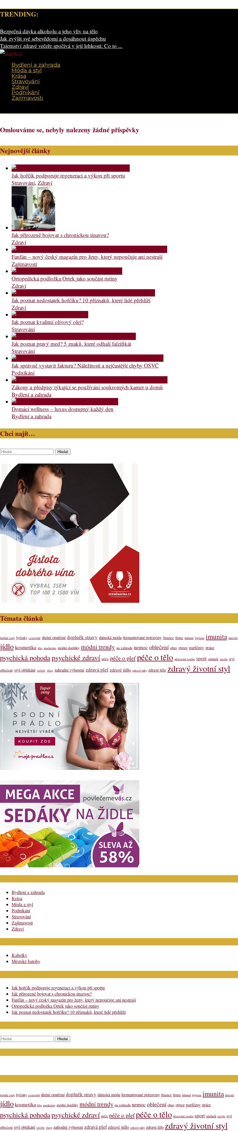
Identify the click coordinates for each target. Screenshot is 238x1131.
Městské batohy (26, 961)
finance (168, 637)
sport (201, 658)
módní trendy (98, 647)
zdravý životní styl (198, 668)
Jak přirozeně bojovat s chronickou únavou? (60, 234)
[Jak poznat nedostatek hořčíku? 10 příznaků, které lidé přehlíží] (83, 292)
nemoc (141, 647)
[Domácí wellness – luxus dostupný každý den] (65, 401)
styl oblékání (24, 670)
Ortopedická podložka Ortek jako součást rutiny (65, 278)
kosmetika (25, 647)
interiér (233, 638)
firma (179, 637)
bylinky (21, 637)
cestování (34, 638)
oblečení (159, 647)
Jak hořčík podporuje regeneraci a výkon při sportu (68, 175)
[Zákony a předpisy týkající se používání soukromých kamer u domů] (89, 379)
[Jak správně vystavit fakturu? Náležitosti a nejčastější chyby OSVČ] (87, 358)
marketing (50, 648)
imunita (216, 636)
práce (209, 647)
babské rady (7, 638)
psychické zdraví (76, 657)
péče (105, 658)
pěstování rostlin (184, 659)
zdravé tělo (157, 670)
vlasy (50, 670)
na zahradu (124, 647)
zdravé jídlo (120, 670)
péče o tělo (155, 657)
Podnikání (25, 92)
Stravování (26, 81)
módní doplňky (69, 647)
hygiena (199, 638)
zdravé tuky (139, 670)
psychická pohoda (25, 657)
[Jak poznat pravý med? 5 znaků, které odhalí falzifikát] (74, 336)
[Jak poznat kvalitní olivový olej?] (50, 314)
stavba (224, 659)
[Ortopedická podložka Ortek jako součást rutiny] (67, 271)
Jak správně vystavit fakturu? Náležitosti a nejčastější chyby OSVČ (85, 365)
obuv (173, 647)
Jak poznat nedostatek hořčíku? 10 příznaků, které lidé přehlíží (81, 300)
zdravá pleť (97, 669)
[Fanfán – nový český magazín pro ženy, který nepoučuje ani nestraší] (89, 249)
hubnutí (189, 638)
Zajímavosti (27, 98)
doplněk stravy (82, 637)
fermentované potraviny (142, 637)
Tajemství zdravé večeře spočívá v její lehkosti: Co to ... (61, 45)
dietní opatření (54, 637)
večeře (41, 670)
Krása (19, 76)
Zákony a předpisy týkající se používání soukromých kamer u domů (87, 387)
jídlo (7, 646)
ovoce (182, 647)
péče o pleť (123, 658)
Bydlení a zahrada (36, 64)
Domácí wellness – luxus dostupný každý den (62, 408)
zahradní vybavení (69, 670)
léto (40, 648)
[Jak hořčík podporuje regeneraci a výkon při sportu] (71, 168)
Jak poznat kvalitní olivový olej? (48, 321)
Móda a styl (27, 70)
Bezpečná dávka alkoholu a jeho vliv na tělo (49, 31)
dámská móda (110, 637)
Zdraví (20, 87)
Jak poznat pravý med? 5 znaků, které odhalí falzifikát (71, 343)
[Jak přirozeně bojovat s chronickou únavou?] (33, 227)
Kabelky (19, 955)
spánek (213, 658)
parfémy (196, 647)
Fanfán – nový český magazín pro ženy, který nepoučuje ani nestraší (87, 256)
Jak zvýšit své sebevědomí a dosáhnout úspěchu (53, 38)
